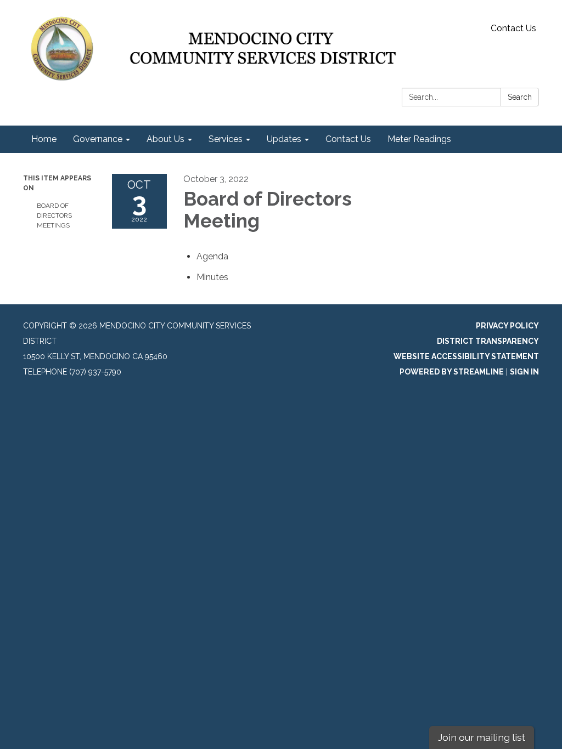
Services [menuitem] (226, 139)
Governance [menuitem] (97, 139)
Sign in (524, 371)
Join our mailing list (481, 737)
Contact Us (513, 28)
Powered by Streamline (452, 371)
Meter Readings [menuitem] (419, 139)
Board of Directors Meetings (54, 215)
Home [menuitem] (44, 139)
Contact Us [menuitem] (348, 139)
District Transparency (488, 341)
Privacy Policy (507, 325)
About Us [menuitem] (165, 139)
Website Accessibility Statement (466, 356)
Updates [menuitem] (284, 139)
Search (520, 97)
